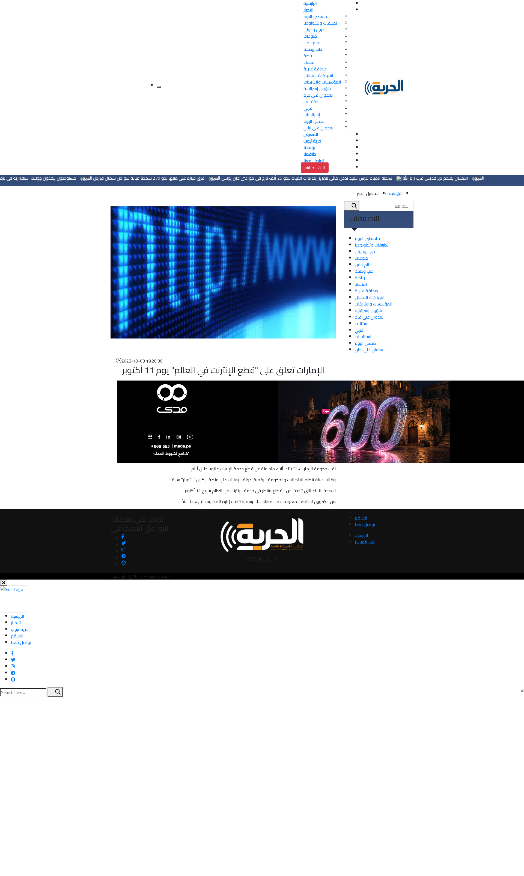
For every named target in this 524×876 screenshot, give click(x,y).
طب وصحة (312, 49)
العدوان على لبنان (319, 128)
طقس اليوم (313, 121)
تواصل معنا (365, 524)
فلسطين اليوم (316, 16)
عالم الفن (311, 42)
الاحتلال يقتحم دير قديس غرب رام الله (456, 178)
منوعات (310, 36)
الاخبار (16, 623)
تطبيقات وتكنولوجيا (320, 23)
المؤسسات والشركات (322, 82)
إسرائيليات (311, 115)
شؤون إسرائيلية (317, 88)
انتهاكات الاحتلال (318, 75)
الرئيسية (393, 193)
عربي (307, 108)
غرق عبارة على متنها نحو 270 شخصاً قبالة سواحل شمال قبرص (169, 178)
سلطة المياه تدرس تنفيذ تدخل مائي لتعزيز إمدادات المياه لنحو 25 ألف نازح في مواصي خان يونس (327, 178)
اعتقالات (310, 101)
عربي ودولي (314, 29)
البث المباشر (314, 168)
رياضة (308, 56)
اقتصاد (309, 62)
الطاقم (361, 518)
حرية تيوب (20, 629)
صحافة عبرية (315, 69)
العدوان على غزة (318, 95)
